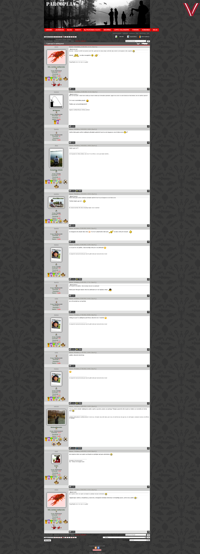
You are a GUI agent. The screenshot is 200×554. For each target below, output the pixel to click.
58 (96, 406)
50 (96, 194)
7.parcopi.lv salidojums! (80, 41)
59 (96, 451)
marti (56, 451)
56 (96, 352)
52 (96, 244)
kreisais (64, 39)
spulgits (56, 194)
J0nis (56, 145)
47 (96, 92)
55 (96, 315)
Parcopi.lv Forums (48, 41)
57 (96, 368)
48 (96, 129)
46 (96, 47)
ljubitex (56, 244)
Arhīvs (72, 41)
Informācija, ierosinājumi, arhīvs (61, 41)
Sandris (56, 129)
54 (96, 298)
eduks (56, 47)
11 (71, 36)
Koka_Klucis (59, 39)
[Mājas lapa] (79, 448)
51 (96, 228)
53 (95, 282)
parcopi (56, 406)
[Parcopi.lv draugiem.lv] (96, 548)
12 (73, 36)
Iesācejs (56, 92)
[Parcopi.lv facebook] (98, 548)
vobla (56, 298)
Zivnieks (69, 39)
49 (96, 145)
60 (96, 489)
